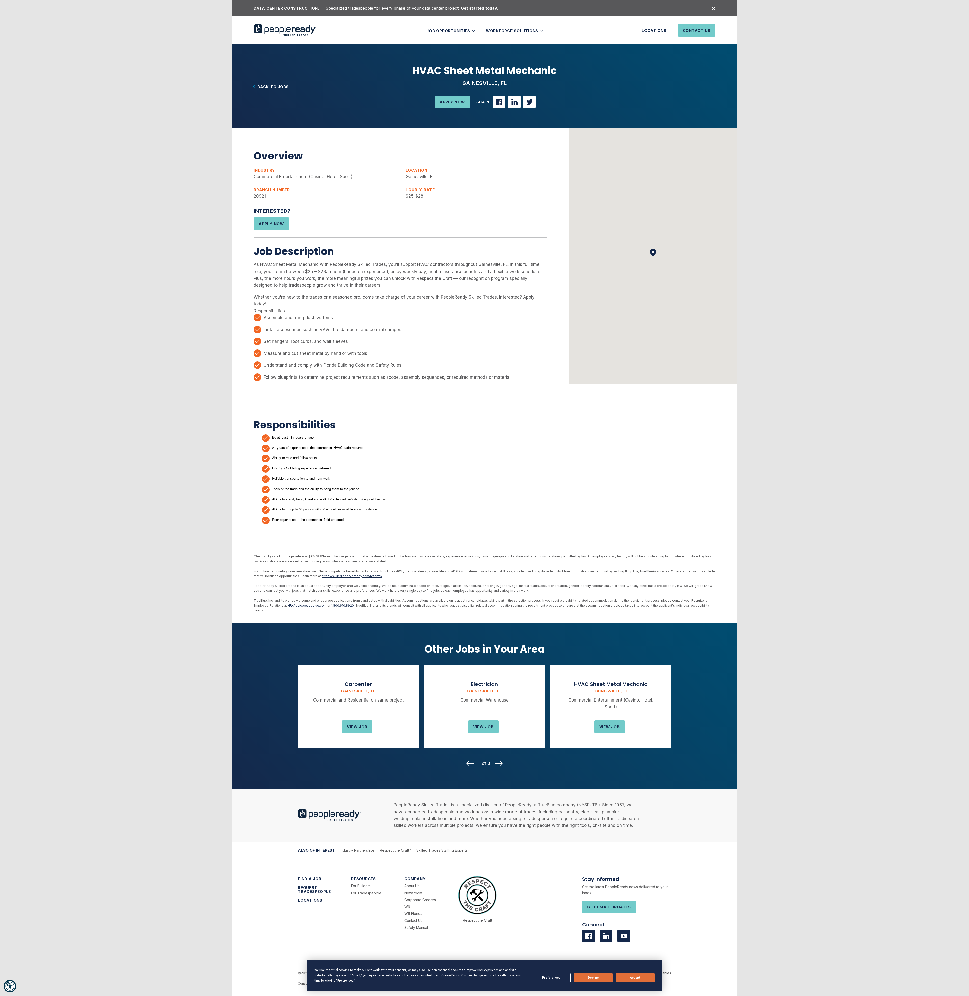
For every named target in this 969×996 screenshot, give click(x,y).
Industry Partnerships (357, 850)
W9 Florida (413, 913)
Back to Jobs (273, 86)
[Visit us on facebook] (588, 936)
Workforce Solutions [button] (513, 30)
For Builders (361, 886)
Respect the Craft (477, 920)
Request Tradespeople (314, 889)
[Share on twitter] (529, 102)
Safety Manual (416, 927)
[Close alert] (713, 8)
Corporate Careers (420, 900)
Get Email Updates (609, 907)
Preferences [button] (345, 980)
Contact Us (697, 30)
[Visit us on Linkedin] (606, 936)
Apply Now (452, 102)
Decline (593, 977)
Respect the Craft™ (395, 850)
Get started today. (479, 8)
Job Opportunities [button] (448, 30)
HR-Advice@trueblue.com (307, 605)
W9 (407, 907)
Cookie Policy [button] (450, 975)
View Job (357, 726)
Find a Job (309, 879)
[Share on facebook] (499, 102)
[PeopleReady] (285, 30)
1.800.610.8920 (342, 605)
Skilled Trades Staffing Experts (442, 850)
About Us (411, 886)
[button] (10, 986)
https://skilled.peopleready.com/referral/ (352, 576)
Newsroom (413, 893)
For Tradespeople (366, 893)
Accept (635, 977)
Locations (654, 30)
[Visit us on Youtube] (623, 936)
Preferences (551, 977)
